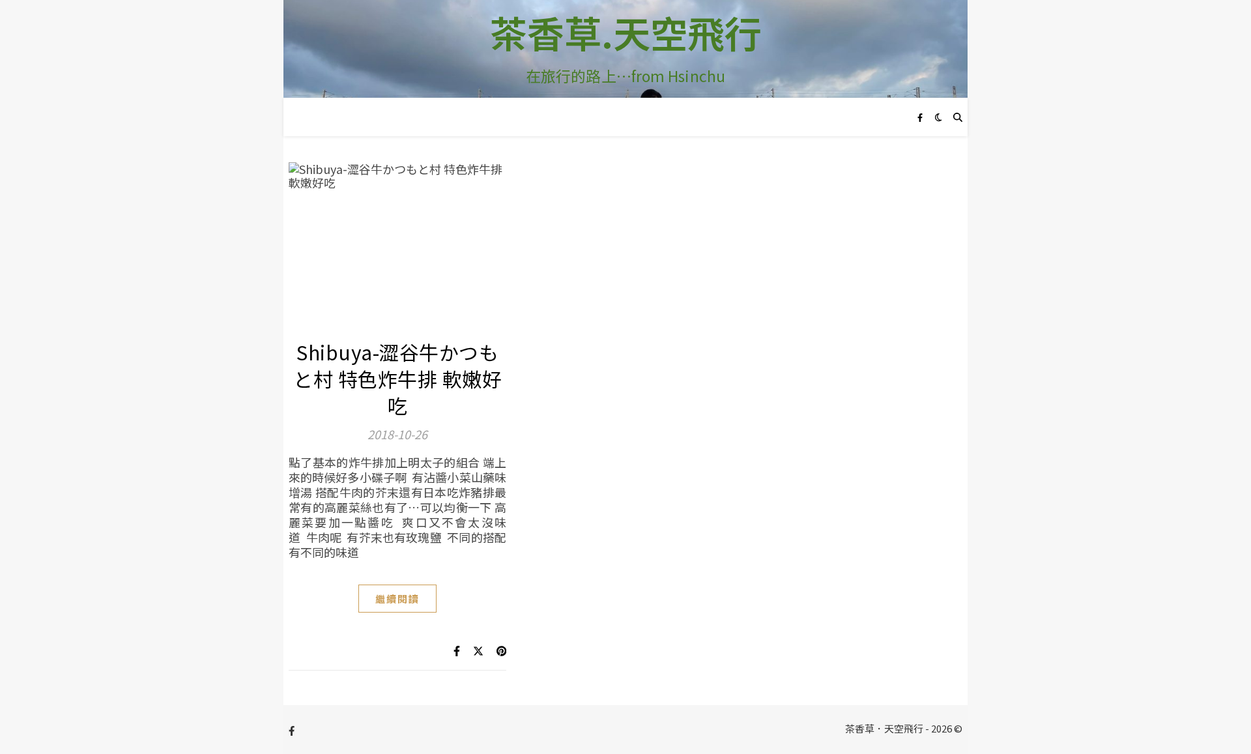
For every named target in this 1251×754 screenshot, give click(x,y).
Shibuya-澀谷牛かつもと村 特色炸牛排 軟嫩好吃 (397, 379)
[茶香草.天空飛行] (625, 49)
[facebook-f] (920, 117)
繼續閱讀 (397, 598)
